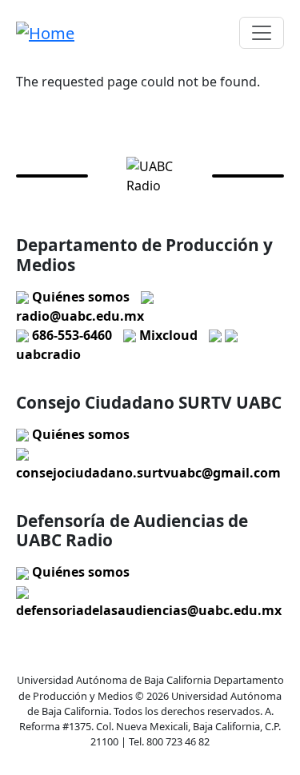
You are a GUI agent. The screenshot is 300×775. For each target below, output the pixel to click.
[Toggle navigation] (261, 33)
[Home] (45, 33)
